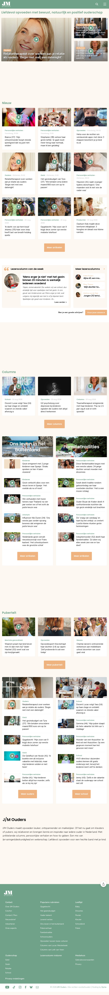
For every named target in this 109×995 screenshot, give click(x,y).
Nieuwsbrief (10, 919)
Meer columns (54, 424)
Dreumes (79, 911)
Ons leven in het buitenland (52, 924)
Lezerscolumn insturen (51, 955)
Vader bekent (46, 915)
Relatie (8, 968)
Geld (7, 960)
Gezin (7, 964)
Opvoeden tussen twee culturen (54, 941)
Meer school (81, 794)
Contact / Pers (11, 915)
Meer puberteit (54, 664)
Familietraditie (46, 932)
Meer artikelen (54, 247)
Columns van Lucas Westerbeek (54, 945)
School (8, 972)
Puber (77, 928)
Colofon (8, 911)
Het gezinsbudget (47, 911)
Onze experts (11, 928)
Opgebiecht (45, 906)
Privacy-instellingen (14, 978)
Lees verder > (60, 302)
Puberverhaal (46, 928)
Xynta (103, 987)
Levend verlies (46, 919)
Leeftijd (78, 902)
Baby (77, 906)
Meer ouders (27, 794)
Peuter (78, 915)
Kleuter (78, 919)
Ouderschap (11, 955)
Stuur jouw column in (96, 312)
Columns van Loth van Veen (52, 949)
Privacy (78, 964)
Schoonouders (46, 937)
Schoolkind (80, 924)
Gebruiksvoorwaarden (84, 960)
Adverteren (10, 924)
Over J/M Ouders (12, 906)
